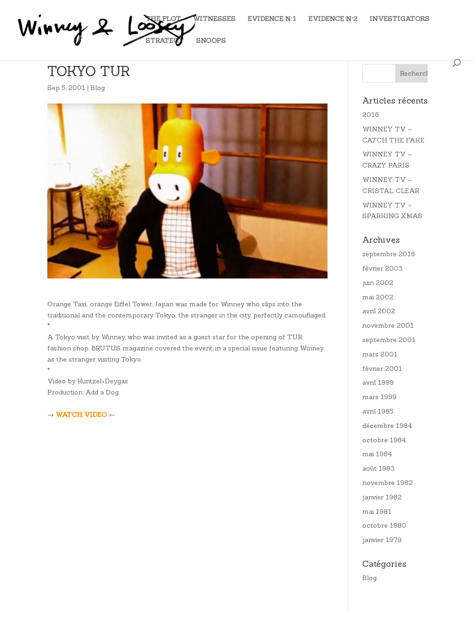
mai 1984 (377, 454)
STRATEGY (165, 41)
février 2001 (382, 368)
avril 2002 (378, 311)
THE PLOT (163, 19)
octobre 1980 (384, 525)
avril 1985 (377, 411)
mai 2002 (377, 297)
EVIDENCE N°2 (333, 19)
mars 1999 (379, 397)
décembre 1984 (387, 425)
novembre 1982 (387, 483)
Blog (97, 88)
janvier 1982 (382, 497)
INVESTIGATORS (400, 19)
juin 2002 (377, 282)
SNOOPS (211, 41)
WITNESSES (214, 19)
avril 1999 (378, 382)
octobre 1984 (384, 440)
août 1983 (378, 468)
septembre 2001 (389, 340)
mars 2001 (380, 354)
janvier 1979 (382, 540)
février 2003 (382, 268)
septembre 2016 (388, 254)
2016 (370, 114)
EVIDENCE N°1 (272, 19)
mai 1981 (377, 511)
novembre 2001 (388, 325)
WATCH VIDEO (81, 414)
